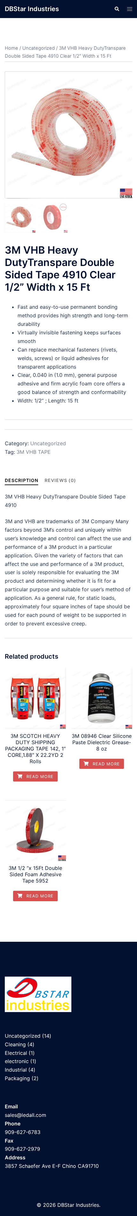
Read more (39, 776)
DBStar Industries (32, 9)
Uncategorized (38, 48)
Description (21, 480)
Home (11, 48)
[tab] (21, 480)
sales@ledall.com (25, 1115)
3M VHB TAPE (34, 452)
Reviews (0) (60, 480)
